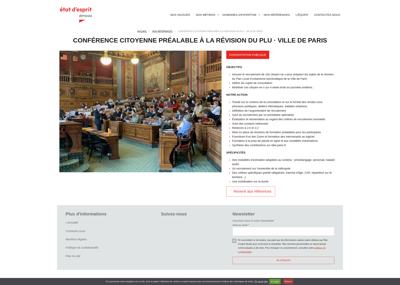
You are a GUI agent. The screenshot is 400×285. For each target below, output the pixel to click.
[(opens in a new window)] (166, 223)
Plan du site (73, 256)
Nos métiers (205, 14)
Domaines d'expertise (239, 14)
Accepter (275, 281)
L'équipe (302, 14)
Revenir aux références (252, 191)
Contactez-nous (327, 14)
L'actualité (72, 222)
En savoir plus (261, 281)
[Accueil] (76, 14)
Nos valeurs (180, 14)
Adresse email (240, 225)
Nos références (277, 14)
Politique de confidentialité (82, 247)
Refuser (288, 281)
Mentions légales (76, 239)
